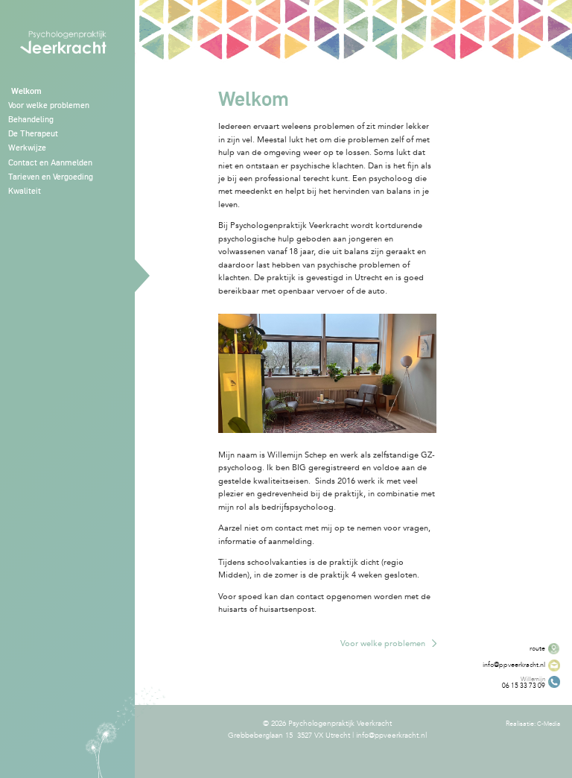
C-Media (548, 724)
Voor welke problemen (382, 643)
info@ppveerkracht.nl (391, 735)
